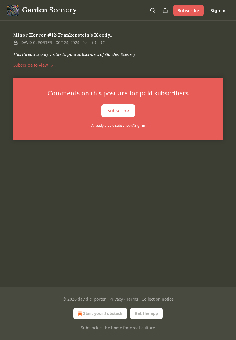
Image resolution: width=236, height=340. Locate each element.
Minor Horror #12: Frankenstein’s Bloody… (63, 35)
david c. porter (36, 42)
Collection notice (158, 299)
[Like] (85, 42)
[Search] (152, 10)
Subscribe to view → (33, 65)
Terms (132, 299)
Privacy (116, 299)
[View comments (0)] (94, 42)
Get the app (146, 313)
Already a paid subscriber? (118, 125)
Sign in (218, 10)
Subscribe (188, 10)
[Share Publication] (165, 10)
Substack (89, 327)
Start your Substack (103, 313)
